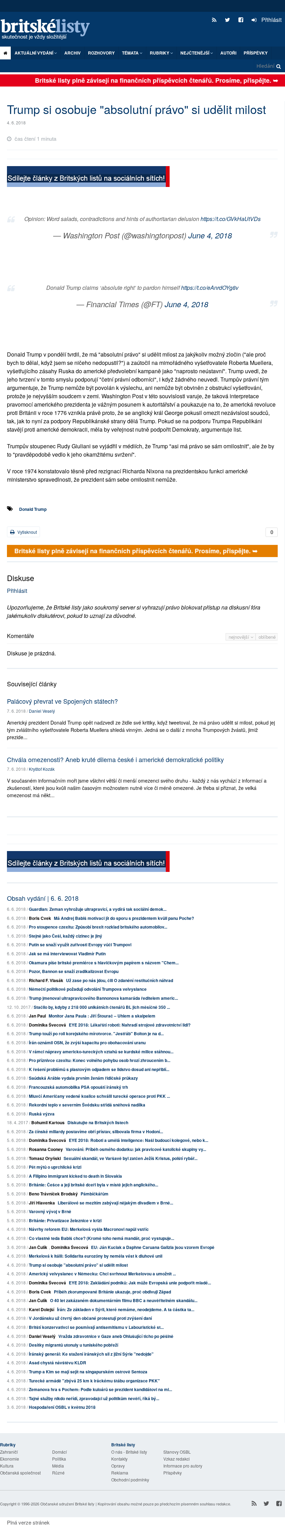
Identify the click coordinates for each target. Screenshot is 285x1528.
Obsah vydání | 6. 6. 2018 (43, 897)
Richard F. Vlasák (46, 980)
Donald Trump (33, 509)
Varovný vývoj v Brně (50, 1211)
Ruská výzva (42, 1114)
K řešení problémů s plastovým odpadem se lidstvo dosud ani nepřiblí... (99, 1069)
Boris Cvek (40, 918)
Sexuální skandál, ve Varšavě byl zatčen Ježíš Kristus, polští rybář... (130, 1158)
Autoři (228, 53)
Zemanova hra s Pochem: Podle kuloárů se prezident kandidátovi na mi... (100, 1389)
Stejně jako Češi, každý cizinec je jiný (65, 936)
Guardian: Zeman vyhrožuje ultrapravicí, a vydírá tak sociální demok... (97, 909)
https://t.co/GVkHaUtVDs (231, 219)
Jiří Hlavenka (42, 1203)
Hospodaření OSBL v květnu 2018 (62, 1407)
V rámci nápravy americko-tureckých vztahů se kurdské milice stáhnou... (101, 1051)
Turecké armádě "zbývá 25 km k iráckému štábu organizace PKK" (94, 1381)
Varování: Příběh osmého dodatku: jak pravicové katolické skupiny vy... (136, 1149)
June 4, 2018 (210, 235)
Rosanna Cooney (46, 1149)
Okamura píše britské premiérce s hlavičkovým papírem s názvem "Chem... (104, 962)
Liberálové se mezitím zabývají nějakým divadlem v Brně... (115, 1203)
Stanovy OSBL (177, 1452)
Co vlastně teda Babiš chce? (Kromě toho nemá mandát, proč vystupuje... (101, 1238)
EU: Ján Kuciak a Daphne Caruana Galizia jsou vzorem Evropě (152, 1247)
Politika (59, 1459)
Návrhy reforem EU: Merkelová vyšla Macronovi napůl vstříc (89, 1229)
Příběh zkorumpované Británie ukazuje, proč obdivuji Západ (112, 1292)
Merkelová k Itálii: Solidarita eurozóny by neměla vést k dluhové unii (95, 1256)
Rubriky (160, 53)
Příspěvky (256, 53)
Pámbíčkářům (94, 1194)
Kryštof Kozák (42, 769)
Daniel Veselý (42, 711)
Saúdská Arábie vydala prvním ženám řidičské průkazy (83, 1078)
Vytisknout (26, 532)
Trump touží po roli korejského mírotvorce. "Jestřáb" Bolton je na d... (96, 1033)
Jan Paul (37, 1016)
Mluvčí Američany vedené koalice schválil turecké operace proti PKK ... (99, 1096)
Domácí (59, 1452)
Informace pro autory (182, 1466)
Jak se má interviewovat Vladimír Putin (67, 953)
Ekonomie (9, 1459)
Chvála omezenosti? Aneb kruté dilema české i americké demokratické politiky (115, 759)
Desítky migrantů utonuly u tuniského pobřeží (73, 1345)
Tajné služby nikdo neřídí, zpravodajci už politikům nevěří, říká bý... (94, 1398)
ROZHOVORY (101, 53)
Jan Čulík (38, 1247)
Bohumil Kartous (48, 1122)
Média (58, 1466)
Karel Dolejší (41, 1309)
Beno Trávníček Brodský (53, 1194)
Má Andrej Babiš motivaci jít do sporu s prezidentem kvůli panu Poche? (124, 918)
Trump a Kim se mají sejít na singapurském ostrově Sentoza (88, 1371)
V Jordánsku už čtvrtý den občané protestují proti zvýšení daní (90, 1318)
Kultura (7, 1466)
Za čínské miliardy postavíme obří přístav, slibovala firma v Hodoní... (96, 1131)
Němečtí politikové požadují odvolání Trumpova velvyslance (88, 989)
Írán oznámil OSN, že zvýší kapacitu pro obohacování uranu (87, 1042)
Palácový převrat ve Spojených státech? (62, 700)
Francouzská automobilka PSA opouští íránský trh (78, 1087)
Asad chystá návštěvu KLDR (57, 1362)
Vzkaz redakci (176, 1459)
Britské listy (48, 30)
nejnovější (240, 637)
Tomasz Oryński (45, 1158)
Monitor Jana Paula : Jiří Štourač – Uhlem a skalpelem (102, 1016)
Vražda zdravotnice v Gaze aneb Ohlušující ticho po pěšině (115, 1336)
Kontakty (119, 1459)
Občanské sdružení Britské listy (67, 1503)
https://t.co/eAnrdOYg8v (209, 288)
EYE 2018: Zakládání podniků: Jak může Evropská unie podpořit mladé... (140, 1283)
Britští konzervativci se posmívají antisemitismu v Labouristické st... (96, 1327)
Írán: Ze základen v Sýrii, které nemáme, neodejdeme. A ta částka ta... (125, 1309)
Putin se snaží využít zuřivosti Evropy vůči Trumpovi (80, 944)
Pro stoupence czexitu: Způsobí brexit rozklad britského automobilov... (98, 927)
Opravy (118, 1466)
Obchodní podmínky (130, 1479)
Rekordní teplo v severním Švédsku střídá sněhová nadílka (87, 1105)
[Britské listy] (88, 177)
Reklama (119, 1473)
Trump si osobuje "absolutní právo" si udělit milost (78, 1265)
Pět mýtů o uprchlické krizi (55, 1167)
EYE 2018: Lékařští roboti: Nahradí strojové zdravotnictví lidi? (129, 1025)
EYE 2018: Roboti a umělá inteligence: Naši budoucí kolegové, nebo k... (138, 1140)
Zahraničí (9, 1452)
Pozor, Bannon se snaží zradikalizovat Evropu (74, 971)
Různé (58, 1473)
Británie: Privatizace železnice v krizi (65, 1220)
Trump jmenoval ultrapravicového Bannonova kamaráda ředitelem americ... (103, 998)
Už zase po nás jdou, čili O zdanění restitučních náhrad (119, 980)
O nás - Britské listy (129, 1452)
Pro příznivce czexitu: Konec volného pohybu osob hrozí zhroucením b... (99, 1060)
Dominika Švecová (47, 1025)
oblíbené (267, 637)
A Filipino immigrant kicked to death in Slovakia (75, 1176)
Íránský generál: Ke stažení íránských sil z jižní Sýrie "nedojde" (91, 1354)
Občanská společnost (20, 1473)
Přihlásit (271, 20)
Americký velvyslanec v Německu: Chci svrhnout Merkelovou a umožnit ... (102, 1273)
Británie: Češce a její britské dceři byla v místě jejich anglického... (93, 1185)
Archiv (72, 53)
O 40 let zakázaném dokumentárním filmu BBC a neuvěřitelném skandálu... (123, 1300)
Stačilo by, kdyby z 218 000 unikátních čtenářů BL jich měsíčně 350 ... (102, 1007)
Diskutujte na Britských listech (97, 1122)
